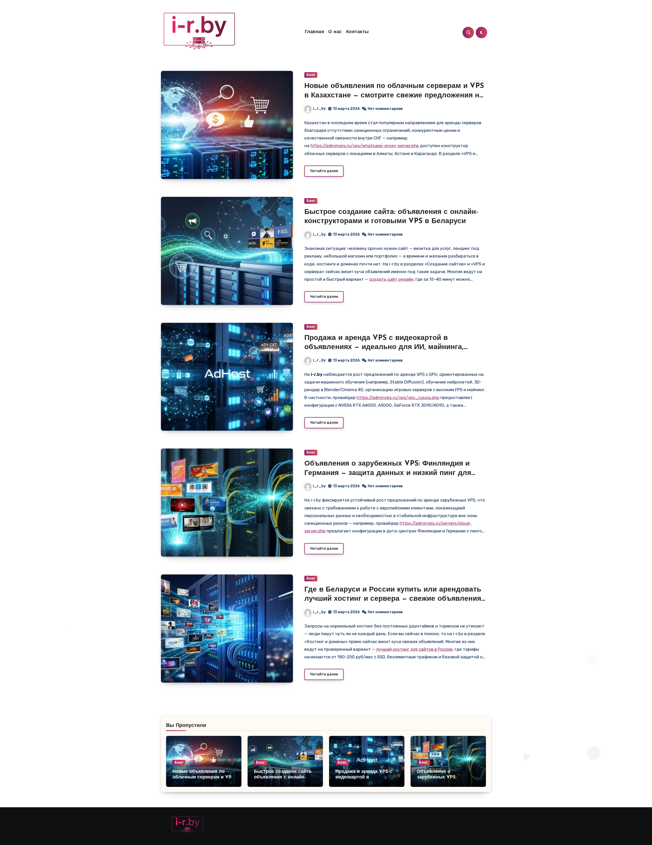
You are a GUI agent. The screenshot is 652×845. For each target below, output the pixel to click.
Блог (310, 75)
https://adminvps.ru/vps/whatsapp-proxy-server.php (364, 145)
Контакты (357, 32)
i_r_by (319, 108)
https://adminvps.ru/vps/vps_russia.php (398, 397)
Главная (314, 32)
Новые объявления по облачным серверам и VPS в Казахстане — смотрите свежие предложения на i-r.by (394, 95)
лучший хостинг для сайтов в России (414, 649)
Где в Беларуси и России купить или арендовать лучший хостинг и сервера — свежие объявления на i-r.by (392, 599)
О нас (335, 32)
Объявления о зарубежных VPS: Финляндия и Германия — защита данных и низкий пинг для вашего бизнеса (387, 473)
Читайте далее (324, 171)
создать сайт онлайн (391, 279)
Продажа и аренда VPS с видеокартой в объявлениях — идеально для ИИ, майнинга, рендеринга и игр (384, 347)
